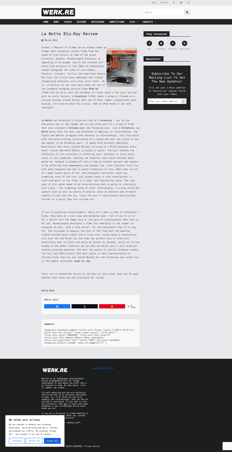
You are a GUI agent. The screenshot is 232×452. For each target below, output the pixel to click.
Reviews (81, 21)
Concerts (148, 21)
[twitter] (181, 3)
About (154, 2)
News (56, 21)
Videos (68, 21)
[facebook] (174, 3)
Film (133, 21)
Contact (164, 2)
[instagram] (188, 3)
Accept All (52, 441)
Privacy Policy (92, 446)
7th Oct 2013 (50, 40)
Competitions (116, 21)
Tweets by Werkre (103, 368)
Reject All (34, 441)
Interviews (97, 21)
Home (46, 21)
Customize (17, 441)
